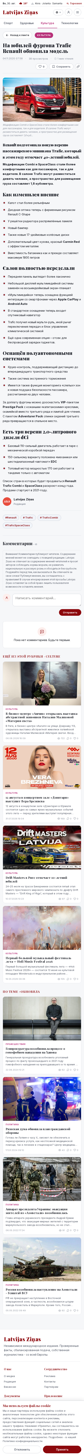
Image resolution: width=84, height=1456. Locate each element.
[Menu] (77, 12)
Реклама (49, 1376)
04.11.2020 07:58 (13, 58)
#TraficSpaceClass (17, 525)
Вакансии (10, 1386)
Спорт (8, 23)
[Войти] (68, 12)
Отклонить (22, 1449)
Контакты (49, 1381)
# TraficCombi (49, 517)
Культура (47, 23)
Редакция (10, 1381)
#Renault (10, 517)
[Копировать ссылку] (78, 66)
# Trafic (28, 517)
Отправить (70, 612)
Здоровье (27, 23)
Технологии (69, 23)
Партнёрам (51, 1386)
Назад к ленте (19, 35)
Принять (62, 1449)
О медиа (9, 1376)
